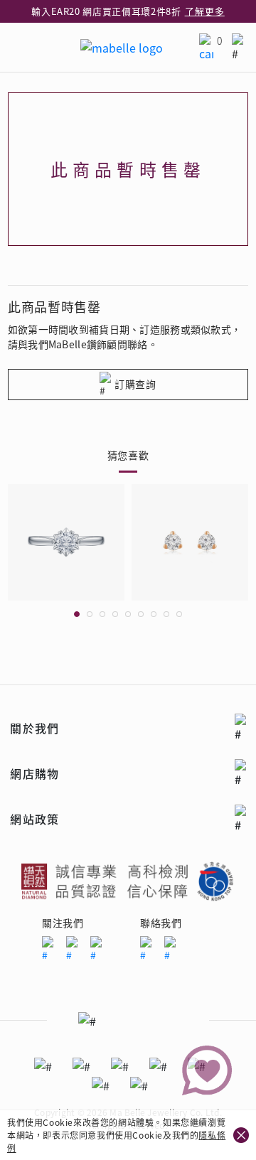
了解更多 (205, 11)
